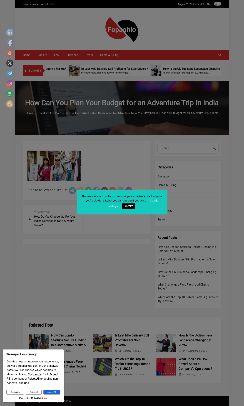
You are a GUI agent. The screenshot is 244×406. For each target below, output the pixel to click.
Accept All (52, 392)
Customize (15, 392)
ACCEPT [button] (129, 206)
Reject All (34, 392)
